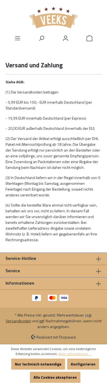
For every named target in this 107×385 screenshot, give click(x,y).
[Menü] (17, 38)
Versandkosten (18, 321)
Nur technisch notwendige (38, 364)
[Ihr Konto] (65, 38)
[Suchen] (41, 38)
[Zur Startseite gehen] (53, 17)
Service (12, 270)
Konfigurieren (83, 364)
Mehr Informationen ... (74, 353)
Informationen (19, 283)
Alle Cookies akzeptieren (55, 377)
